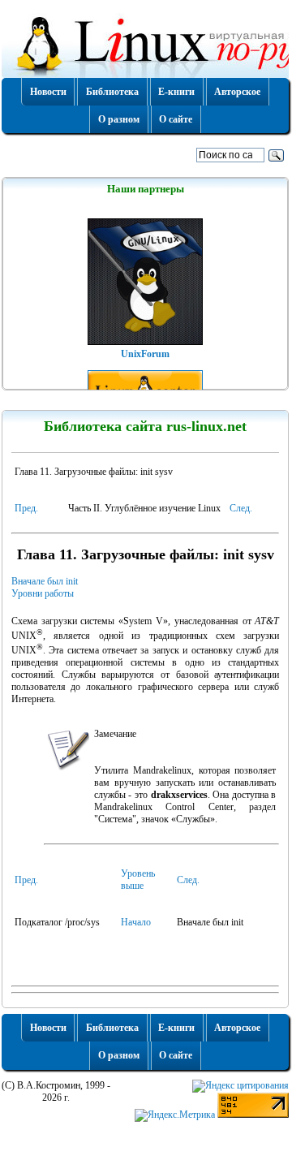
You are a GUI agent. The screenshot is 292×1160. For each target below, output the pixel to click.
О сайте (175, 119)
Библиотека (112, 91)
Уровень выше (138, 879)
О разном (119, 119)
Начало (136, 922)
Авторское (237, 91)
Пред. (26, 508)
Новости (48, 91)
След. (241, 508)
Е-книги (176, 91)
